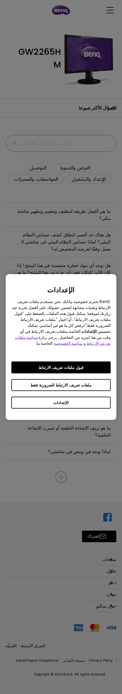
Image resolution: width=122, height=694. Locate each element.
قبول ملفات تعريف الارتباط (61, 367)
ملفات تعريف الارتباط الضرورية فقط (61, 385)
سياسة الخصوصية (68, 343)
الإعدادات (61, 402)
